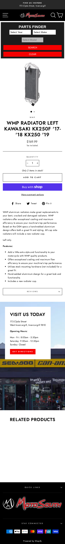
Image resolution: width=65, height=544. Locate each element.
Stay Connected (32, 523)
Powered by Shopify (32, 540)
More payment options (32, 194)
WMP (32, 117)
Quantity (32, 157)
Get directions (22, 351)
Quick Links (32, 487)
